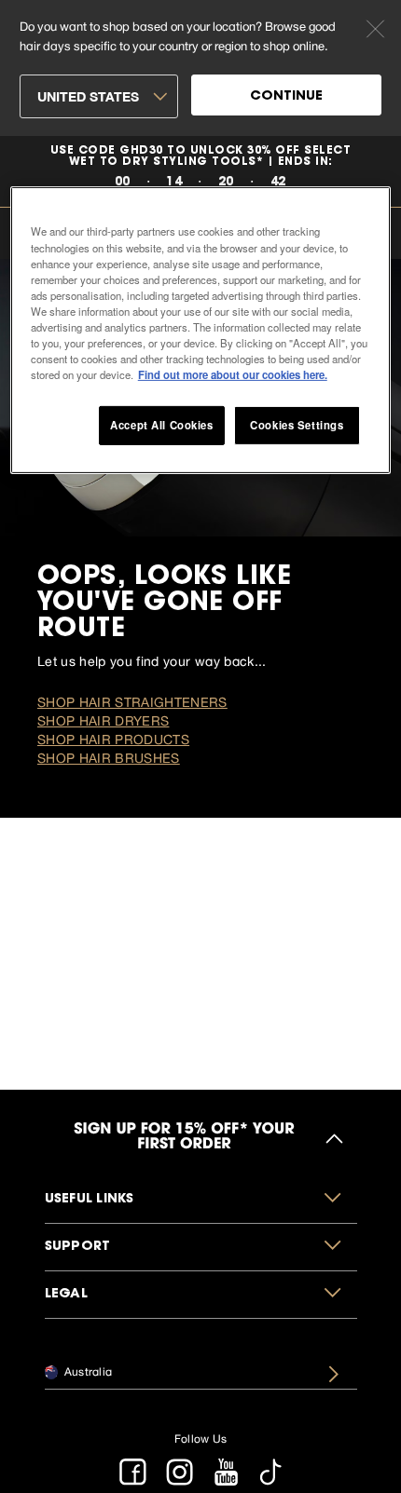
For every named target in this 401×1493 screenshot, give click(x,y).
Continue (286, 96)
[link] (200, 172)
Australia (87, 1371)
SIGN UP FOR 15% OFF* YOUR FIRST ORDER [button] (184, 1138)
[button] (201, 1200)
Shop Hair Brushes (108, 758)
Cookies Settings (296, 424)
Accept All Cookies (161, 424)
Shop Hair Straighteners (132, 702)
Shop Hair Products (113, 739)
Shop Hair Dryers (103, 720)
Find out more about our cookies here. (232, 374)
